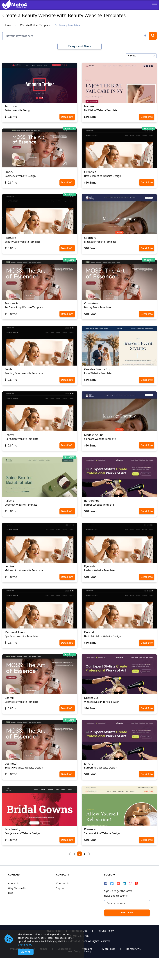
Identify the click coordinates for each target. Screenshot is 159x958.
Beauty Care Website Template (22, 241)
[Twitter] (112, 883)
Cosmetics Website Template (21, 701)
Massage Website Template (100, 241)
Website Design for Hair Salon (101, 701)
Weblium (87, 949)
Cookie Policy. (25, 944)
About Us (13, 883)
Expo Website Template (97, 373)
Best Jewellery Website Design (22, 833)
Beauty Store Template (97, 307)
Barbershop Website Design (100, 767)
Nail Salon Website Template (100, 110)
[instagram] (130, 883)
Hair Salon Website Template (21, 439)
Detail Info (67, 117)
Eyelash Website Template (99, 570)
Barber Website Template (99, 504)
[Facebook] (105, 883)
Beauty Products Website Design (24, 767)
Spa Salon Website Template (21, 636)
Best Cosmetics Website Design (102, 176)
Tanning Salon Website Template (24, 373)
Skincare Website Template (100, 439)
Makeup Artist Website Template (24, 570)
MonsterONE (133, 949)
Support (61, 888)
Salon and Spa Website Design (102, 833)
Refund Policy (106, 930)
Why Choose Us (17, 888)
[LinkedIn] (124, 883)
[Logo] (12, 4)
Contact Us (62, 883)
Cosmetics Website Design (20, 176)
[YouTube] (118, 883)
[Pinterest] (136, 883)
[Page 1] (69, 854)
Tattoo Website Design (18, 110)
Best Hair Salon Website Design (102, 636)
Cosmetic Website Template (21, 504)
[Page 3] (89, 854)
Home (7, 25)
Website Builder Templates (35, 25)
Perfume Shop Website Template (24, 307)
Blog (10, 893)
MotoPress (108, 949)
